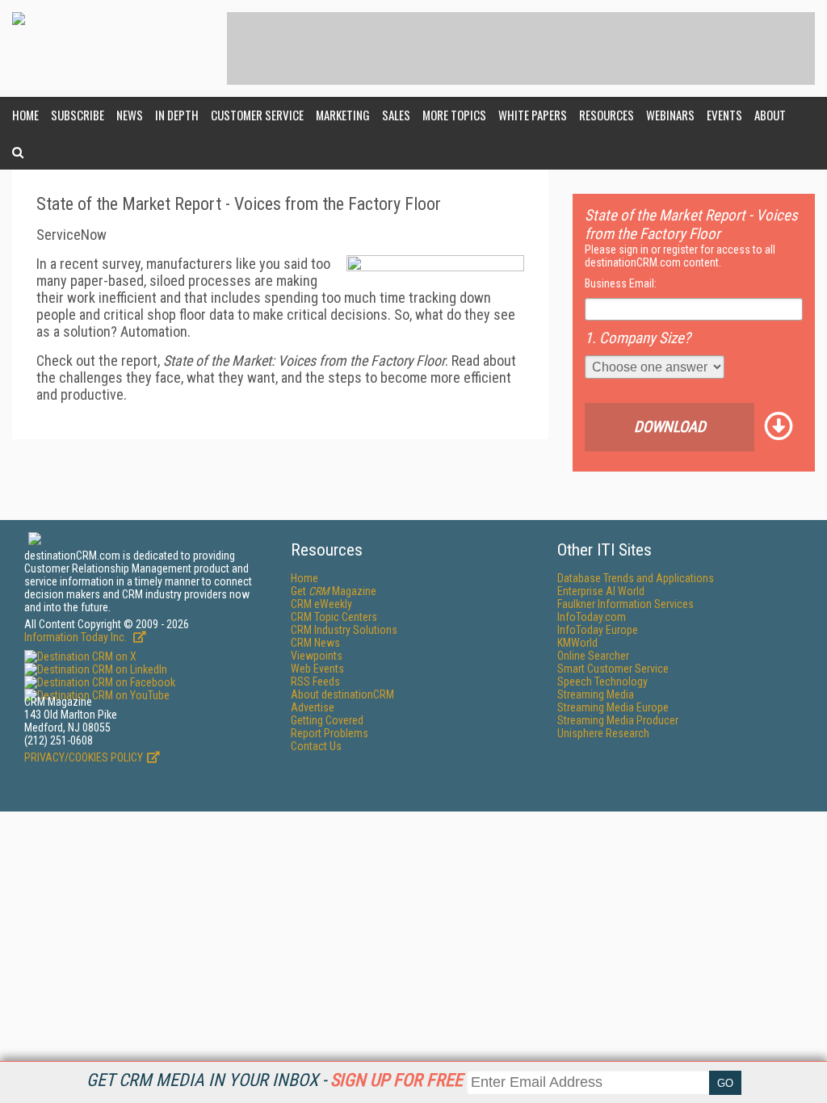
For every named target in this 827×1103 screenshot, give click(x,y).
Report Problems (329, 733)
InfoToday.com (591, 616)
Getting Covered (327, 720)
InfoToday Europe (597, 629)
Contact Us (316, 746)
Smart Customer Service (613, 668)
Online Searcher (593, 655)
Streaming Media (595, 694)
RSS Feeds (315, 681)
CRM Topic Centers (334, 616)
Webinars (670, 115)
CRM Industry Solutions (344, 629)
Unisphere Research (603, 733)
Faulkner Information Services (625, 604)
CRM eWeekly (321, 604)
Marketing (343, 115)
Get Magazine (333, 591)
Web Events (317, 668)
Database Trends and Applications (635, 578)
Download (670, 426)
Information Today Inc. (76, 637)
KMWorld (577, 642)
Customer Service (257, 115)
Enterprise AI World (600, 591)
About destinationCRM (342, 694)
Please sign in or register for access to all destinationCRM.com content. (680, 256)
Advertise (312, 707)
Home (25, 115)
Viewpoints (316, 655)
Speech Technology (602, 681)
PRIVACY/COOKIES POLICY (83, 757)
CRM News (315, 642)
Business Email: (621, 283)
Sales (396, 115)
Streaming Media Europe (613, 707)
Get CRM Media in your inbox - (274, 1080)
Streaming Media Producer (617, 720)
